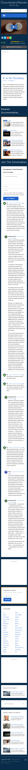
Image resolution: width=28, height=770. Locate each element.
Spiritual (17, 645)
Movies (16, 619)
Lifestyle (17, 617)
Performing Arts (18, 630)
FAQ (2, 763)
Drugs (4, 80)
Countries (5, 636)
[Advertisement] (14, 63)
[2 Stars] (12, 41)
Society (16, 641)
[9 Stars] (22, 41)
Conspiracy (5, 634)
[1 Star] (11, 41)
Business (5, 625)
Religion (17, 636)
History (16, 612)
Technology (17, 649)
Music (16, 621)
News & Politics (18, 628)
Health (4, 652)
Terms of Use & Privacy (13, 761)
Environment (6, 645)
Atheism (5, 621)
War (16, 652)
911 (4, 612)
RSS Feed (7, 763)
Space (16, 643)
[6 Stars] (18, 41)
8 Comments (11, 80)
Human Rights (18, 614)
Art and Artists (6, 619)
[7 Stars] (19, 41)
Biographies (5, 623)
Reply (23, 203)
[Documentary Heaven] (14, 5)
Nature (16, 625)
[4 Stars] (15, 41)
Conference (5, 632)
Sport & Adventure (19, 647)
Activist (4, 614)
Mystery (17, 623)
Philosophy (17, 632)
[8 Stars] (21, 41)
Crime (4, 630)
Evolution (5, 647)
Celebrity (5, 628)
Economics (5, 641)
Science (17, 638)
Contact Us (3, 761)
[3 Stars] (14, 41)
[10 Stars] (23, 41)
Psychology (17, 634)
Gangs (4, 649)
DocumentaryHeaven (15, 759)
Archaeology (6, 617)
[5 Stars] (17, 41)
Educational (5, 643)
